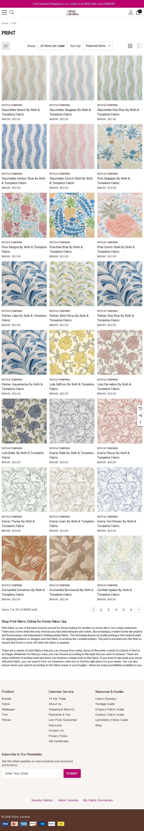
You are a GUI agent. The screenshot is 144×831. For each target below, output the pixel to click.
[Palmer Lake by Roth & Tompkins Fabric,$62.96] (24, 283)
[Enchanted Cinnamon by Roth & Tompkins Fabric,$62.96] (24, 558)
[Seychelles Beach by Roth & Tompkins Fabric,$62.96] (24, 77)
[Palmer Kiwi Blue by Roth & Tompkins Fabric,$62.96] (119, 283)
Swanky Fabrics (42, 800)
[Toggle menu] (4, 12)
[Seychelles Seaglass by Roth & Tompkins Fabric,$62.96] (72, 77)
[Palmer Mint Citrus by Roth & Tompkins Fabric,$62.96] (72, 283)
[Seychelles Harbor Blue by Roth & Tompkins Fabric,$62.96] (24, 146)
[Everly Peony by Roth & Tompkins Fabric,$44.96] (119, 421)
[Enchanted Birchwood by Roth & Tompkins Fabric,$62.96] (72, 558)
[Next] (138, 609)
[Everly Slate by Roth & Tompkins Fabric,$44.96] (72, 421)
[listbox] (98, 45)
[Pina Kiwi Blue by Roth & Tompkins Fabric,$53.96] (72, 215)
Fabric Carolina (68, 800)
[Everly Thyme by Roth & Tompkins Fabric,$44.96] (24, 489)
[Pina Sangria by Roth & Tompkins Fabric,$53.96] (24, 215)
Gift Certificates (59, 741)
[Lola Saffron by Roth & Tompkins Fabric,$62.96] (72, 352)
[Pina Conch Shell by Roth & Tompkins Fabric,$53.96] (119, 215)
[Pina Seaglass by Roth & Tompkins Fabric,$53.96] (119, 146)
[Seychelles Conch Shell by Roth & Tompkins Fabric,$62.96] (72, 146)
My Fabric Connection (98, 800)
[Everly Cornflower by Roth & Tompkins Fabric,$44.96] (119, 489)
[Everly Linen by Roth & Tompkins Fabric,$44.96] (72, 489)
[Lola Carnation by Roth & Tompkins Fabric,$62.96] (119, 352)
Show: (31, 45)
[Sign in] (131, 12)
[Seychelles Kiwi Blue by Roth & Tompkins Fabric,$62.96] (119, 77)
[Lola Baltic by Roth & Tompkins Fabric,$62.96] (24, 421)
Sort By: (75, 45)
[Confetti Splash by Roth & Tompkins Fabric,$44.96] (119, 558)
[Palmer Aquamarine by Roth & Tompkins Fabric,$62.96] (24, 352)
